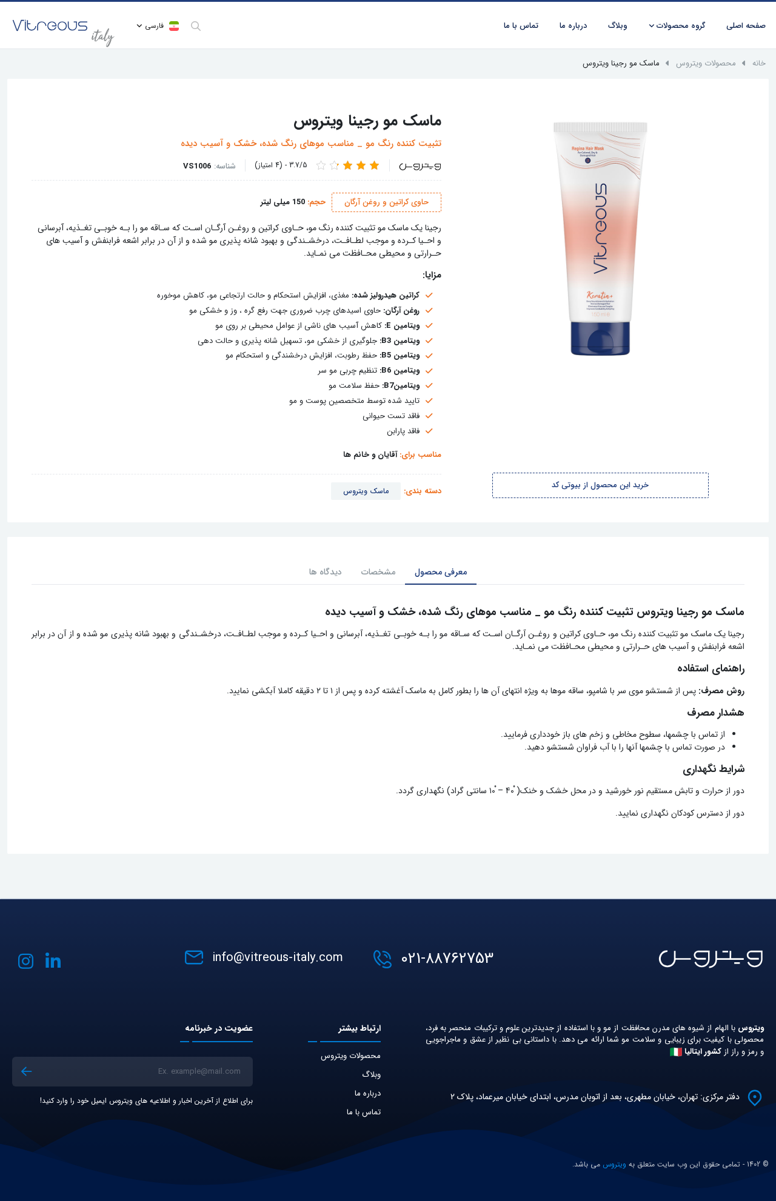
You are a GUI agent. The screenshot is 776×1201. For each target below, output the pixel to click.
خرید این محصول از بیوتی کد (600, 485)
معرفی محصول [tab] (441, 572)
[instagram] (25, 961)
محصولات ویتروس (706, 63)
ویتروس (614, 1164)
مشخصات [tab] (378, 572)
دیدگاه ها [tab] (325, 572)
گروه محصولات (681, 25)
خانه (759, 63)
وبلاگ (371, 1074)
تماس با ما (364, 1112)
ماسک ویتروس (366, 491)
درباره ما (573, 25)
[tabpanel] (388, 713)
